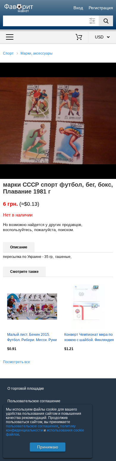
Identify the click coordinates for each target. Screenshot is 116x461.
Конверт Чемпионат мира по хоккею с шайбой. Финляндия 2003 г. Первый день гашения (89, 337)
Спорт (8, 53)
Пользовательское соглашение (33, 401)
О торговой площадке (25, 388)
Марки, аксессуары (37, 53)
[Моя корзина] (79, 37)
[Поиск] (106, 21)
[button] (110, 68)
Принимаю (47, 447)
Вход (78, 7)
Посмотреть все (16, 362)
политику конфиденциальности (41, 428)
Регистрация (101, 7)
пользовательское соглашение (32, 426)
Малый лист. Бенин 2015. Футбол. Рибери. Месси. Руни (32, 337)
